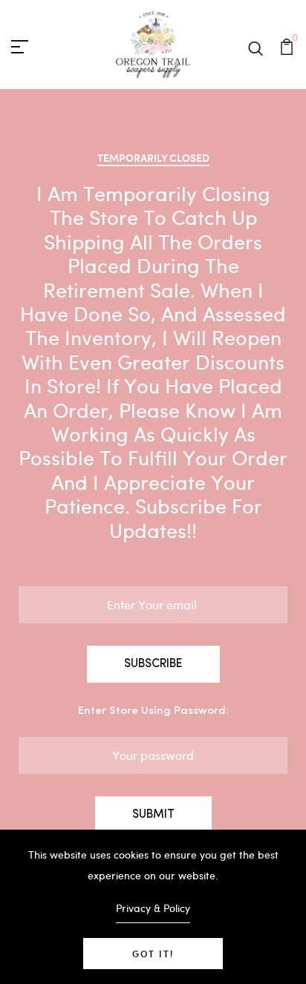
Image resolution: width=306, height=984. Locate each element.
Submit (153, 815)
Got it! (153, 953)
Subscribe (153, 664)
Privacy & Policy (153, 908)
